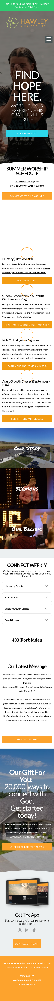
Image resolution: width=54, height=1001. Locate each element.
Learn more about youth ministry (27, 324)
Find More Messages (26, 739)
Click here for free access (27, 846)
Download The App (27, 943)
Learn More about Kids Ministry (27, 366)
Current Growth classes (27, 418)
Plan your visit (27, 133)
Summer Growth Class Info (27, 195)
